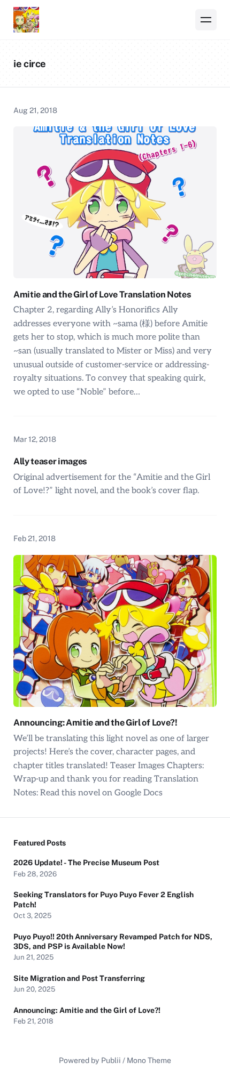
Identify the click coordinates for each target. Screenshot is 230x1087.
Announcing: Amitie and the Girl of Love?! (96, 722)
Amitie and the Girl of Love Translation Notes (102, 294)
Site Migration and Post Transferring (79, 978)
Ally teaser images (50, 461)
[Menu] (206, 19)
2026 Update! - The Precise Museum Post (86, 862)
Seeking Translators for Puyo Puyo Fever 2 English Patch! (103, 899)
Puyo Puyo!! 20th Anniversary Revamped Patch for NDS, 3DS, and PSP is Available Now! (112, 941)
